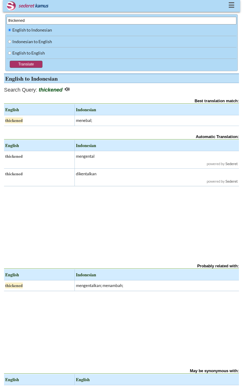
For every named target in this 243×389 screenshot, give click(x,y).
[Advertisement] (121, 221)
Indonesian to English (32, 41)
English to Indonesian (32, 29)
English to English (28, 53)
